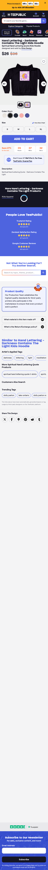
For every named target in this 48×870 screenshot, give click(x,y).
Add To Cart (24, 139)
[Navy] (16, 115)
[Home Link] (16, 14)
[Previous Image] (4, 83)
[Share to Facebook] (12, 419)
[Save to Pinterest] (25, 419)
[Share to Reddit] (32, 419)
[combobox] (21, 20)
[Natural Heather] (4, 115)
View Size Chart (39, 123)
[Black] (10, 115)
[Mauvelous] (21, 115)
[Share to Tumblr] (39, 419)
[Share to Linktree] (19, 419)
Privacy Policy (30, 865)
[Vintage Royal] (27, 115)
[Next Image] (43, 83)
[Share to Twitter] (5, 419)
